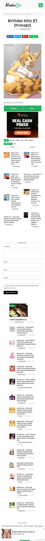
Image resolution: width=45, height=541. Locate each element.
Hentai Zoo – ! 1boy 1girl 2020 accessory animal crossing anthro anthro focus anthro (25, 424)
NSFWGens (28, 182)
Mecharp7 (15, 187)
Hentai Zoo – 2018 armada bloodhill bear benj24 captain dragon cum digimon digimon (36, 218)
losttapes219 (16, 166)
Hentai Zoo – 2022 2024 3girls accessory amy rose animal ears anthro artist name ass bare (25, 398)
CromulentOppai (23, 495)
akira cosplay (28, 526)
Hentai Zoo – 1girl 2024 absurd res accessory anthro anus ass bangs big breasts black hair (26, 369)
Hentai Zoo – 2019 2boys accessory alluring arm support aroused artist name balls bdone (25, 477)
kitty (26, 140)
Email (6, 270)
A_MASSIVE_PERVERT (25, 29)
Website (6, 278)
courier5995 (21, 469)
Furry (14, 144)
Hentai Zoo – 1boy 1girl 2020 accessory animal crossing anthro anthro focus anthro (24, 411)
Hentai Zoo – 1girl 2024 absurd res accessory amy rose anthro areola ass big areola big (25, 356)
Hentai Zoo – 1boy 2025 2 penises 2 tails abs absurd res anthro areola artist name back (16, 158)
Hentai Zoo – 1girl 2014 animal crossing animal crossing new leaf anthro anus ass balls (25, 452)
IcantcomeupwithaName (25, 387)
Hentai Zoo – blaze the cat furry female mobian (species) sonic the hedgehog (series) (16, 201)
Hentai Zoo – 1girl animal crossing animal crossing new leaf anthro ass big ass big (26, 505)
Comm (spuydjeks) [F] (17, 320)
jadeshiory (16, 209)
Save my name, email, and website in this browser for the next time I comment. (21, 287)
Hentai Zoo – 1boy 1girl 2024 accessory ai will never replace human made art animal (26, 490)
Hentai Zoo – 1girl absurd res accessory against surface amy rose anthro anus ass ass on (25, 330)
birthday (12, 140)
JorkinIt (20, 416)
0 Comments (26, 14)
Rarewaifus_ (21, 457)
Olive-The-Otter (19, 322)
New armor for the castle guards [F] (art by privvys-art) (25, 465)
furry (22, 140)
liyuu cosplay (38, 526)
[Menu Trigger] (41, 5)
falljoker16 (36, 226)
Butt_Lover (36, 205)
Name (6, 262)
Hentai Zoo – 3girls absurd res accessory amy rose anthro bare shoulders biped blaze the (26, 343)
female (18, 140)
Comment (7, 246)
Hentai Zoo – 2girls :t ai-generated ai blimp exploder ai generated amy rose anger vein (16, 179)
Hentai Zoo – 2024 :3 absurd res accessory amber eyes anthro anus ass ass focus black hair (26, 382)
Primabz (30, 140)
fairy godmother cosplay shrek (12, 526)
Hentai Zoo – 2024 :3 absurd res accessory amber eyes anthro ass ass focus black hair (26, 437)
